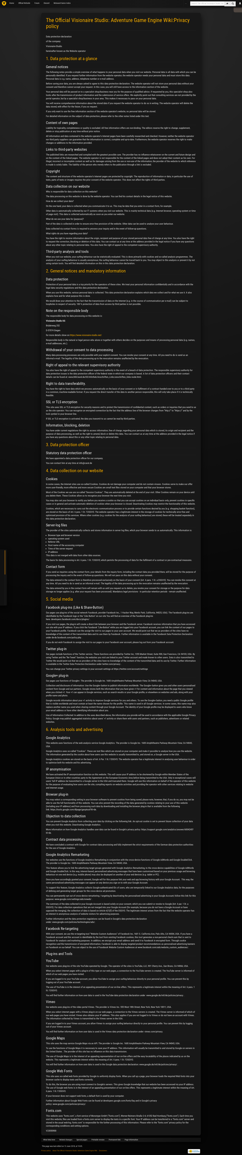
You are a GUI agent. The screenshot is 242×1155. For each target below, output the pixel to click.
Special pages (81, 1140)
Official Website (24, 3)
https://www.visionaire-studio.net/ (86, 335)
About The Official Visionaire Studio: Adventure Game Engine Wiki (75, 1151)
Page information (131, 1140)
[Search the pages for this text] (233, 3)
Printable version (97, 1140)
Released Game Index (62, 3)
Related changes (65, 1140)
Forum (36, 3)
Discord (46, 3)
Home (11, 3)
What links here (49, 1140)
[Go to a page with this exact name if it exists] (227, 3)
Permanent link (114, 1140)
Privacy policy (46, 1151)
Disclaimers (103, 1151)
